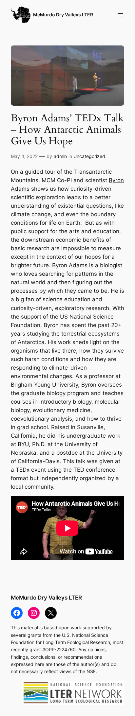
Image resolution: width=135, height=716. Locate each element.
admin (60, 156)
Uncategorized (89, 156)
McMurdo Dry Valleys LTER (63, 14)
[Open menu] (120, 15)
